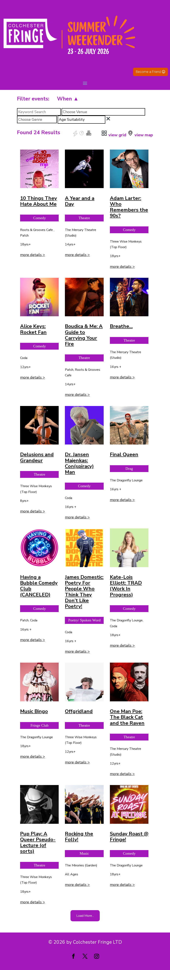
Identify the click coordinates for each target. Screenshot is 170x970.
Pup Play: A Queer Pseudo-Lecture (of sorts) (38, 842)
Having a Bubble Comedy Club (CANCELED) (39, 586)
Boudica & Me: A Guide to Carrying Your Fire (84, 335)
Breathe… (121, 326)
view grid (116, 135)
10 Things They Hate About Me (38, 201)
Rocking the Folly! (79, 836)
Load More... (85, 915)
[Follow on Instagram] (97, 956)
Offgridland (79, 711)
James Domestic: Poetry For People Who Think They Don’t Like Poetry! (84, 592)
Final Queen (124, 454)
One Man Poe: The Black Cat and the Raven (127, 717)
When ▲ (68, 98)
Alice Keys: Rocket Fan (33, 329)
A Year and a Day (79, 201)
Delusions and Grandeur (37, 457)
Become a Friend (148, 72)
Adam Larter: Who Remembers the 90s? (129, 207)
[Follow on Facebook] (73, 956)
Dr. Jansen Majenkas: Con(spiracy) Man (79, 463)
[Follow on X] (85, 956)
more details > (32, 254)
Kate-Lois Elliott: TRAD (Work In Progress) (126, 586)
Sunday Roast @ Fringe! (129, 836)
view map (143, 135)
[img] (108, 119)
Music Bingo (34, 711)
